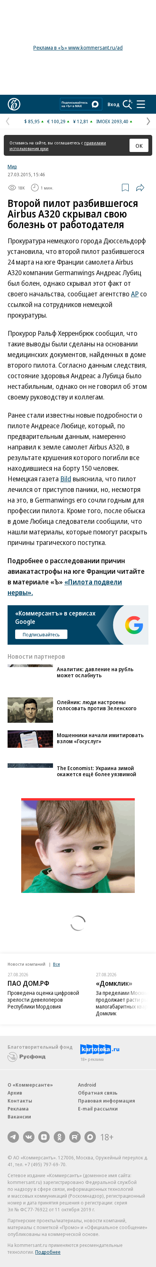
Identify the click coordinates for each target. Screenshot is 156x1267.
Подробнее (48, 1251)
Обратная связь (97, 1092)
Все (56, 964)
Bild (65, 478)
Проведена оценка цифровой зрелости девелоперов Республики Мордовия (43, 999)
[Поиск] (127, 104)
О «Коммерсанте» (30, 1084)
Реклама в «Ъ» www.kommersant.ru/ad (78, 47)
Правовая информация (106, 1100)
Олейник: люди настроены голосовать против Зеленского (96, 705)
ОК (139, 145)
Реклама (18, 1108)
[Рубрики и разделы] (141, 104)
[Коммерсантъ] (14, 104)
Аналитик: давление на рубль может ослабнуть (95, 672)
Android (87, 1084)
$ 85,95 (32, 121)
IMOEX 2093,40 (112, 121)
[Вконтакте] (28, 1137)
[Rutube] (75, 1137)
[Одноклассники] (59, 1137)
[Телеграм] (13, 1137)
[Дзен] (44, 1137)
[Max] (90, 1137)
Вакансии (19, 1116)
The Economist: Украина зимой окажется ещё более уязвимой (96, 771)
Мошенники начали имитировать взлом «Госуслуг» (100, 738)
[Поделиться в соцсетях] (140, 187)
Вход (114, 104)
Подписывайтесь (41, 634)
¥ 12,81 (81, 121)
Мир (12, 166)
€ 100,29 (56, 121)
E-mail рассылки (98, 1108)
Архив (15, 1092)
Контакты (20, 1100)
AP (135, 293)
